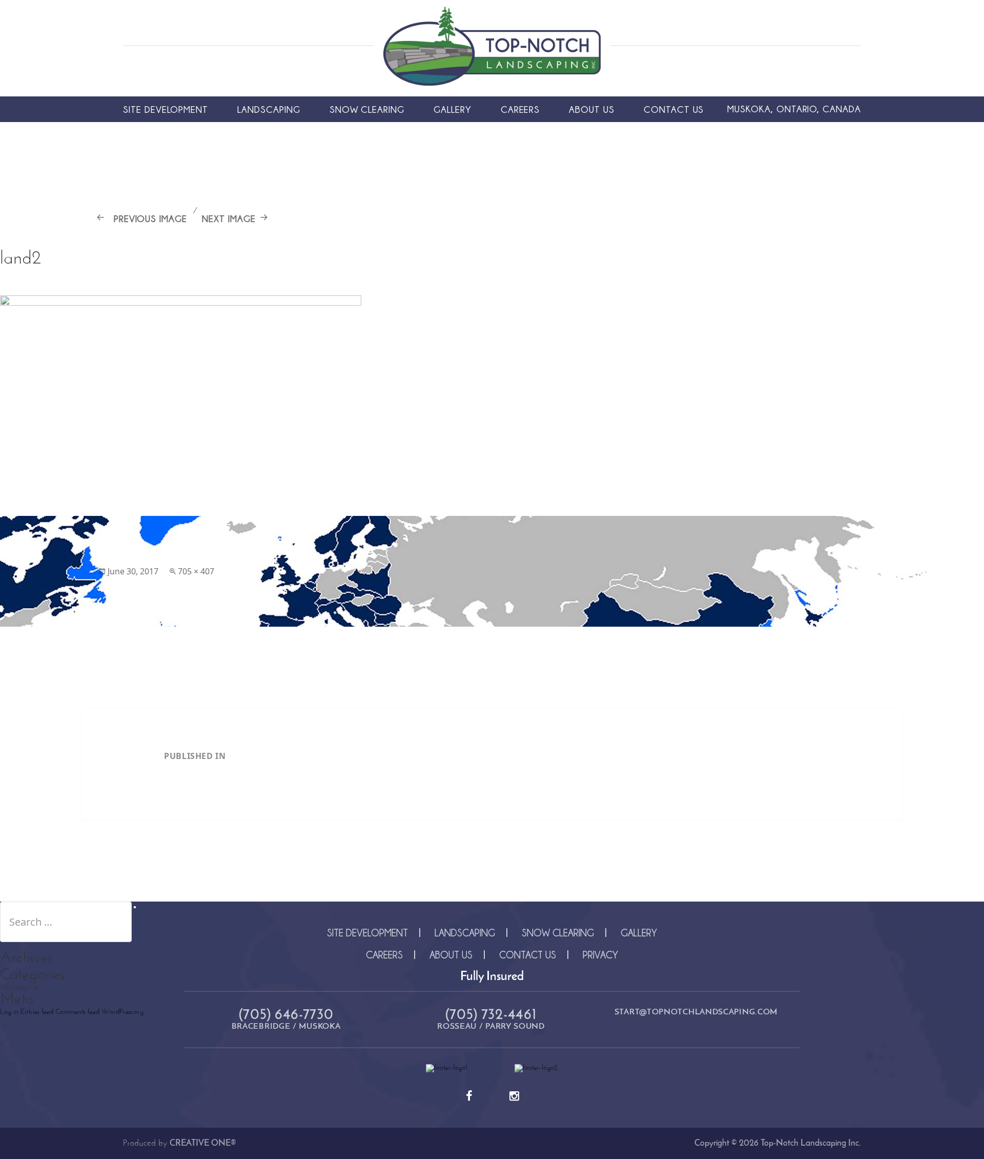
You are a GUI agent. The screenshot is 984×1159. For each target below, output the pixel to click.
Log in (9, 1012)
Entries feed (36, 1012)
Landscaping (268, 109)
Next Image (229, 218)
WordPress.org (122, 1012)
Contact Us (674, 109)
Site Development (165, 109)
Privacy (600, 954)
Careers (520, 109)
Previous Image (150, 218)
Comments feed (77, 1012)
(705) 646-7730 (286, 1015)
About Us (591, 109)
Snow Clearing (367, 109)
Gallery (452, 109)
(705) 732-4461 (491, 1015)
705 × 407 (196, 571)
